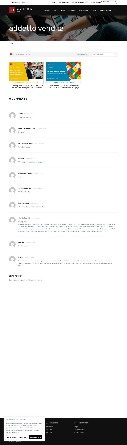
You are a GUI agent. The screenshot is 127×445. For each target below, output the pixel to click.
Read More (26, 73)
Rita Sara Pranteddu (25, 143)
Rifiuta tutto (23, 437)
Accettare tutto (35, 437)
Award (94, 10)
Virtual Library (96, 2)
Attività (49, 430)
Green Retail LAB (83, 10)
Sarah (20, 113)
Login (54, 2)
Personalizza (11, 437)
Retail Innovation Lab (105, 10)
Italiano (106, 1)
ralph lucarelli (23, 203)
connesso (20, 280)
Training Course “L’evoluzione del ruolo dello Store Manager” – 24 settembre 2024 (27, 87)
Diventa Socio (64, 2)
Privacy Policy (79, 432)
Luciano (21, 242)
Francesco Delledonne (26, 128)
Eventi (63, 10)
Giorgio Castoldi (24, 218)
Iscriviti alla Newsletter (80, 2)
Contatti (49, 432)
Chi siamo (49, 427)
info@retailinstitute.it (18, 2)
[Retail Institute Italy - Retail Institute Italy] (23, 11)
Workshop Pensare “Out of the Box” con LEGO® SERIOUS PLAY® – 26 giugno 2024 (64, 87)
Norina (20, 257)
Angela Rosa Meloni (25, 173)
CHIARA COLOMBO (24, 188)
